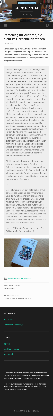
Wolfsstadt (27, 279)
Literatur (20, 279)
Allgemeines (12, 279)
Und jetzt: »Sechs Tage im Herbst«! (18, 297)
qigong (7, 343)
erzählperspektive (11, 349)
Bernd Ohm (26, 8)
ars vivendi (8, 354)
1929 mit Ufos (12, 287)
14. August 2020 (11, 43)
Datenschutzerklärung (13, 324)
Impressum (8, 319)
